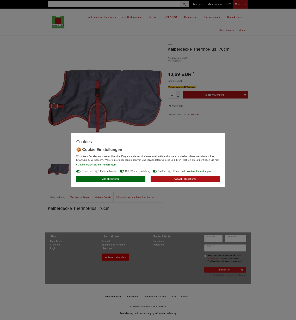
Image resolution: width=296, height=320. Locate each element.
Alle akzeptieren (111, 178)
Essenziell (87, 171)
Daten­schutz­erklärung (90, 164)
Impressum (110, 164)
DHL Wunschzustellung (137, 171)
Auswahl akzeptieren (185, 178)
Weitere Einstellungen (199, 171)
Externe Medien (108, 171)
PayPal (161, 171)
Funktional (179, 171)
